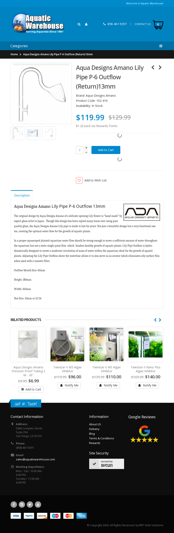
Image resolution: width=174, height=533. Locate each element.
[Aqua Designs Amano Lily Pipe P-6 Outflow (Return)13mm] (41, 93)
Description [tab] (22, 195)
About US (95, 424)
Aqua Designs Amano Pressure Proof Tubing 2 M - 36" (28, 371)
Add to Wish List (95, 180)
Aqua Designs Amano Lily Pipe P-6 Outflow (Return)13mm (58, 54)
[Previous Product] (152, 67)
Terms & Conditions (101, 438)
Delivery (94, 429)
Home (14, 54)
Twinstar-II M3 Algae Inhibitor (67, 369)
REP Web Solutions (151, 525)
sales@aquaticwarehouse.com (35, 459)
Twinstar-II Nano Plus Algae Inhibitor (145, 369)
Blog (92, 433)
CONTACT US (143, 24)
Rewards (94, 443)
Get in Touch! (26, 403)
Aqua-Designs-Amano (101, 95)
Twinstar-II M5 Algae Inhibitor (106, 369)
